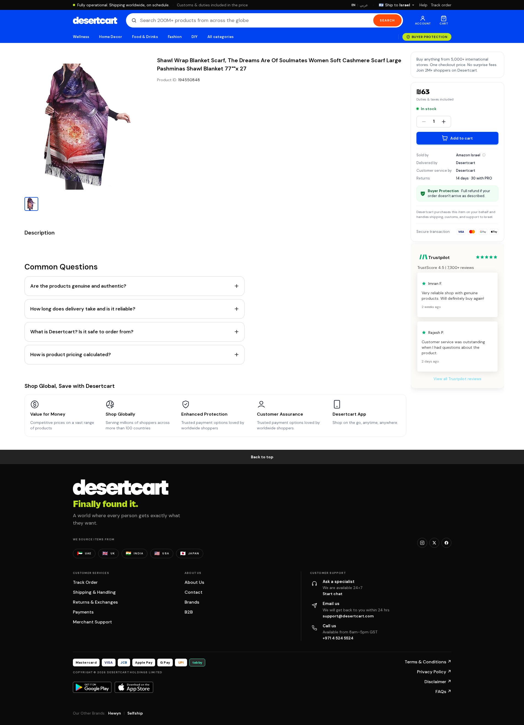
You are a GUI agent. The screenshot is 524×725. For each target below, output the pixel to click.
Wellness (81, 36)
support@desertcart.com (348, 616)
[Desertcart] (95, 20)
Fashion (175, 36)
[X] (434, 543)
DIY (194, 36)
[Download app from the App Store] (134, 687)
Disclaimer (437, 682)
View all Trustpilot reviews (457, 378)
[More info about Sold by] (483, 154)
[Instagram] (422, 543)
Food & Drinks (145, 36)
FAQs (443, 691)
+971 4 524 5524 (338, 638)
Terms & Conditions (428, 662)
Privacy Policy (434, 672)
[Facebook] (446, 543)
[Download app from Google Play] (92, 687)
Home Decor (110, 36)
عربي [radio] (364, 5)
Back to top (262, 456)
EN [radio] (354, 5)
